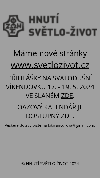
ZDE (67, 95)
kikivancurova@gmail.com (71, 125)
